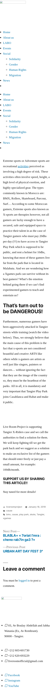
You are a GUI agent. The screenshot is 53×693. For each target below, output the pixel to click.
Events (7, 48)
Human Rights (17, 70)
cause (9, 510)
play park (24, 514)
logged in (24, 580)
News (6, 80)
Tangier (40, 514)
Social (6, 54)
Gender (13, 64)
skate (32, 514)
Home (6, 32)
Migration (15, 75)
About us (8, 38)
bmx (8, 514)
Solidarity (15, 59)
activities (23, 166)
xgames (7, 518)
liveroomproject (14, 507)
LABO (7, 43)
